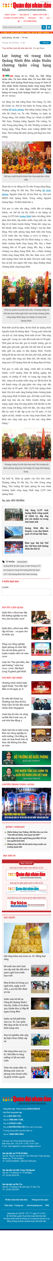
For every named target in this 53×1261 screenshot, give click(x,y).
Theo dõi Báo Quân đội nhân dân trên (17, 48)
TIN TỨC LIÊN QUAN (12, 607)
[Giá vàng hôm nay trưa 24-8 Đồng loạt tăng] (26, 938)
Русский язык (30, 21)
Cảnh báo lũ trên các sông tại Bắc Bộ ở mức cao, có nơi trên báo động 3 (15, 717)
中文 (41, 18)
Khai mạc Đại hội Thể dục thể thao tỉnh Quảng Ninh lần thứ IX (36, 546)
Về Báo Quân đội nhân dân (16, 1200)
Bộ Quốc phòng (16, 109)
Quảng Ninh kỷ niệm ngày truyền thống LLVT (22, 566)
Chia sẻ (45, 42)
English (32, 18)
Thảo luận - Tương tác (13, 1205)
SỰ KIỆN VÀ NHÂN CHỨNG (14, 18)
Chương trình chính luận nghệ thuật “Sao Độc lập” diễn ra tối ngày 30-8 (15, 685)
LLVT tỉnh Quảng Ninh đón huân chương (20, 574)
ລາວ (48, 18)
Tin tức (25, 37)
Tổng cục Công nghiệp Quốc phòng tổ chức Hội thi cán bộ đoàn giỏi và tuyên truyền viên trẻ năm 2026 (15, 650)
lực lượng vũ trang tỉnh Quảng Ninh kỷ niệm (21, 570)
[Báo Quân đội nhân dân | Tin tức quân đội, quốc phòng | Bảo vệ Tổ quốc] (26, 6)
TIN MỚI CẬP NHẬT (12, 677)
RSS (47, 1205)
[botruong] (26, 758)
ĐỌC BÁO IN (24, 15)
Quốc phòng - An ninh (10, 37)
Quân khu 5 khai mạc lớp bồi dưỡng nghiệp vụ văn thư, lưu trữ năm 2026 (14, 615)
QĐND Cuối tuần (40, 15)
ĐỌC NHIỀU (9, 917)
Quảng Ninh (25, 216)
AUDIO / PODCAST (15, 827)
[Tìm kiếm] (44, 27)
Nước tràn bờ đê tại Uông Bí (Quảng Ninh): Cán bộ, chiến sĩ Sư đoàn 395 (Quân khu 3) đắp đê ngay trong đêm (16, 1005)
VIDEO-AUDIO (10, 15)
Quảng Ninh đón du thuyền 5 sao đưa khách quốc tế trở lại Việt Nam (36, 531)
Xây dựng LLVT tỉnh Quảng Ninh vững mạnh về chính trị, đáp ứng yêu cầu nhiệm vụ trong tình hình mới (36, 516)
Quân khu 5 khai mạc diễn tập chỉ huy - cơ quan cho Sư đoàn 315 (15, 631)
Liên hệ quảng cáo (34, 1205)
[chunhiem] (26, 774)
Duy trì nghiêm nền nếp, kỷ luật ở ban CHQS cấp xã (16, 1038)
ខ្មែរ (19, 21)
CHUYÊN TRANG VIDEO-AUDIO (18, 784)
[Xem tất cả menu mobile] (49, 27)
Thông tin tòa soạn (40, 1200)
